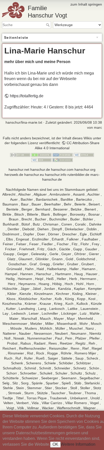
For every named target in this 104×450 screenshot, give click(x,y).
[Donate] (41, 155)
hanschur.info (55, 175)
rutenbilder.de (78, 175)
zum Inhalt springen (86, 4)
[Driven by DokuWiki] (63, 160)
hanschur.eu (34, 175)
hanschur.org (84, 169)
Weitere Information (78, 444)
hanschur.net (19, 169)
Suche (48, 25)
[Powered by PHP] (63, 155)
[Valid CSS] (41, 160)
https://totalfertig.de (26, 96)
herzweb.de (14, 175)
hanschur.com (62, 169)
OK (55, 444)
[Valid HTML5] (84, 155)
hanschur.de (40, 169)
